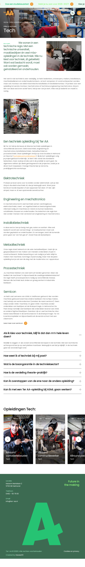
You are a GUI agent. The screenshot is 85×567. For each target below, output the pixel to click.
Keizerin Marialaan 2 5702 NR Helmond (14, 484)
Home (6, 22)
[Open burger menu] (79, 13)
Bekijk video (64, 58)
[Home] (9, 13)
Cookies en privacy (71, 551)
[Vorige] (8, 439)
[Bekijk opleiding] (18, 439)
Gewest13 (19, 555)
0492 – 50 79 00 (12, 494)
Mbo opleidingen (16, 22)
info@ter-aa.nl (12, 501)
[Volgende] (78, 439)
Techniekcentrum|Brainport (24, 156)
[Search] (72, 13)
